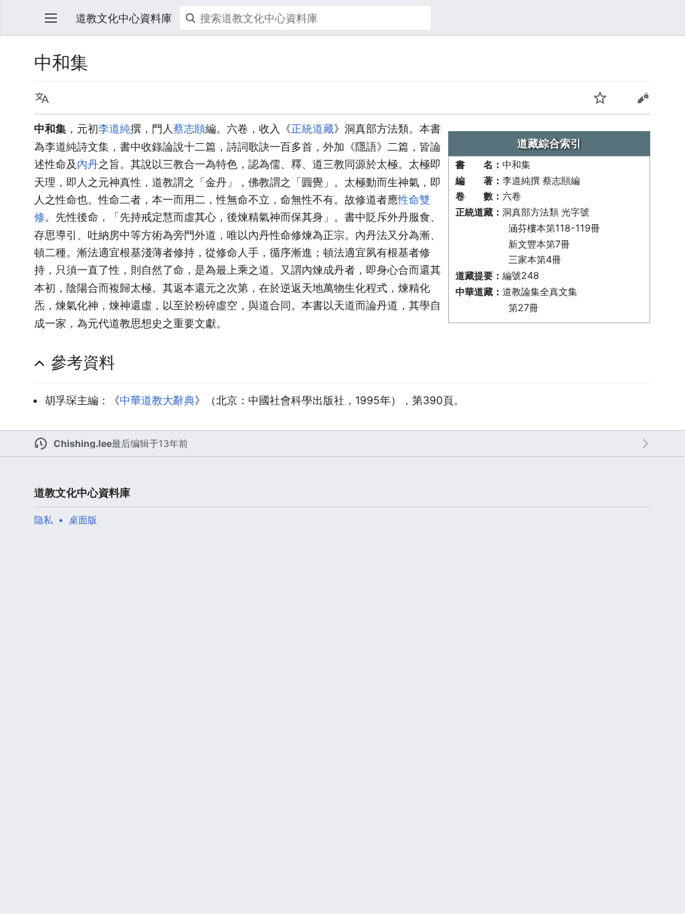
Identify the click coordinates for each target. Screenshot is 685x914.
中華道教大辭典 (157, 400)
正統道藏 (312, 128)
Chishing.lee (83, 443)
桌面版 (83, 519)
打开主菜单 (50, 18)
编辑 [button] (642, 97)
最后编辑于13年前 (150, 443)
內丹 (87, 164)
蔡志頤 (189, 128)
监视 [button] (600, 97)
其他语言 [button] (42, 97)
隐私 (43, 519)
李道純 (114, 128)
